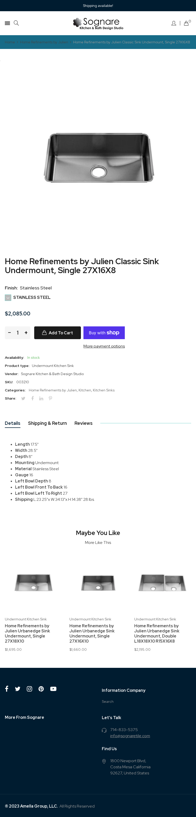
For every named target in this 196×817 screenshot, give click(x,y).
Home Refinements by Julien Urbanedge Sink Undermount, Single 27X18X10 (27, 633)
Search (108, 701)
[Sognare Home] (98, 23)
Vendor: (11, 374)
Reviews (84, 423)
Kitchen (85, 390)
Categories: (15, 390)
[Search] (16, 23)
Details (12, 423)
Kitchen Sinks (104, 390)
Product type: (17, 365)
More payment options (104, 346)
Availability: (14, 357)
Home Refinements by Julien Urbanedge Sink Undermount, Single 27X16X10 (92, 633)
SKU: (9, 382)
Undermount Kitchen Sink (26, 619)
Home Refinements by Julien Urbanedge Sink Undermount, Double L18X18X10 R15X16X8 (156, 633)
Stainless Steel (32, 297)
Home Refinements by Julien (53, 390)
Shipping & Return (47, 423)
